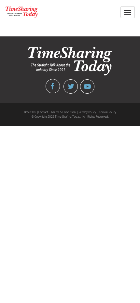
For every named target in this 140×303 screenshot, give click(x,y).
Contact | (44, 112)
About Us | (31, 112)
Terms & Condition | (64, 112)
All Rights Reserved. (96, 116)
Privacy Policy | (88, 112)
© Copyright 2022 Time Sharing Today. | (57, 116)
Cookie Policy (107, 112)
